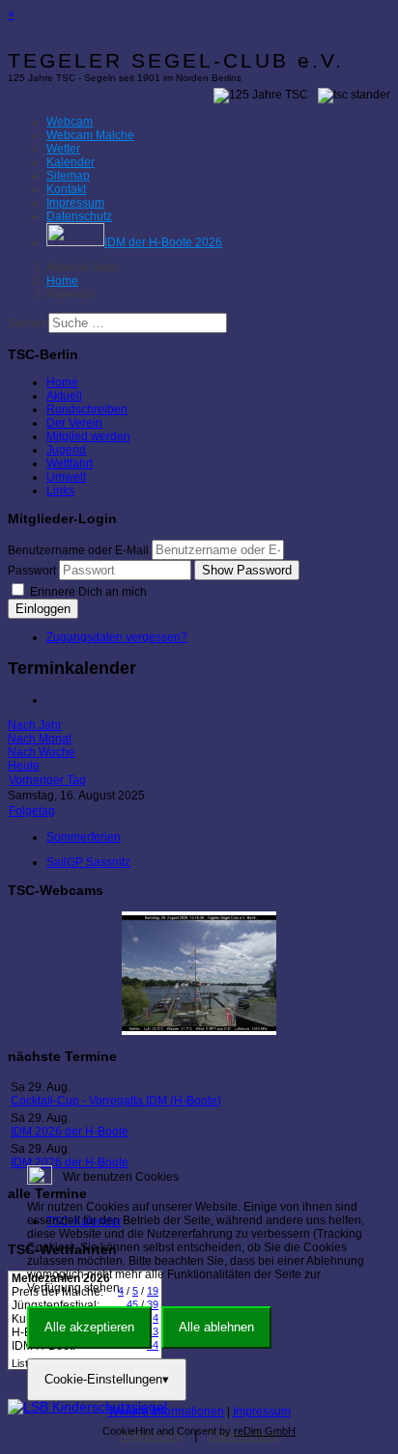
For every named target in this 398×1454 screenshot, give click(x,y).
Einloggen (43, 608)
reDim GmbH (265, 1431)
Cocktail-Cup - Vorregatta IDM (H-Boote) (116, 1100)
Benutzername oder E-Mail (78, 550)
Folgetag (32, 811)
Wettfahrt (69, 463)
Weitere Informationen (166, 1411)
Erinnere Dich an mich (87, 592)
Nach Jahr (35, 725)
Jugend (66, 450)
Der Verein (74, 423)
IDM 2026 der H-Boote (69, 1131)
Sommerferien (83, 837)
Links (60, 490)
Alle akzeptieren (89, 1327)
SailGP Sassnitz (88, 862)
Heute (24, 765)
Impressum (262, 1411)
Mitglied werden (88, 436)
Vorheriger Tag (47, 780)
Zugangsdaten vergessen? (116, 637)
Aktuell (64, 396)
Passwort (32, 570)
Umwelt (66, 477)
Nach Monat (39, 738)
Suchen (28, 323)
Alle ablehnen (216, 1327)
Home (62, 382)
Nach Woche (41, 752)
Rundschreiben (87, 409)
